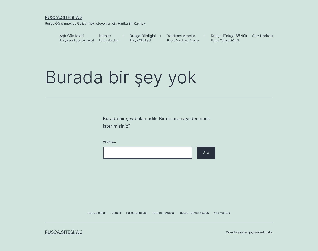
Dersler (108, 38)
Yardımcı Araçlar (183, 38)
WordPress (234, 232)
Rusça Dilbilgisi (143, 38)
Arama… (109, 142)
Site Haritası (262, 36)
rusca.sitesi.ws (63, 17)
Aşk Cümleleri (77, 38)
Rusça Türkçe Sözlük (229, 38)
